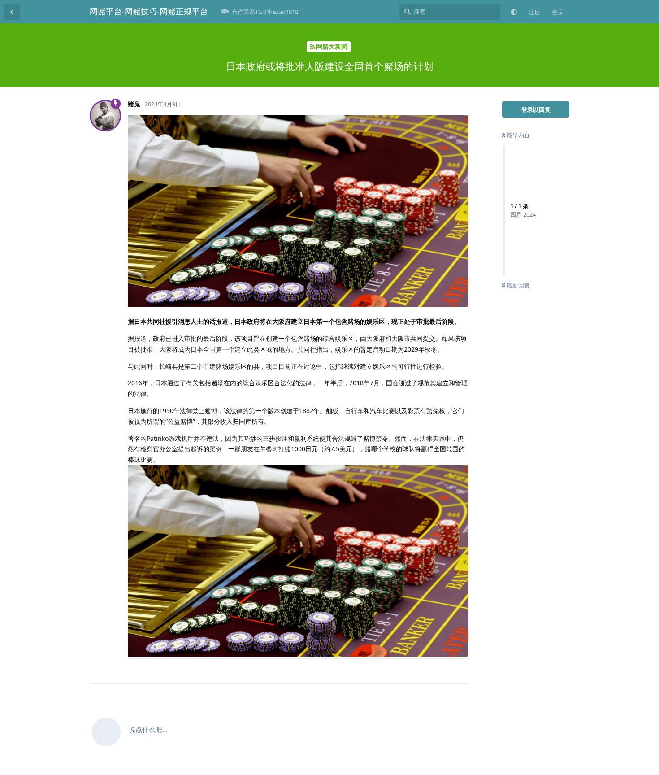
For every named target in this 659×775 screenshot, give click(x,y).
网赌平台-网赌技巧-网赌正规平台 (149, 11)
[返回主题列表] (12, 12)
